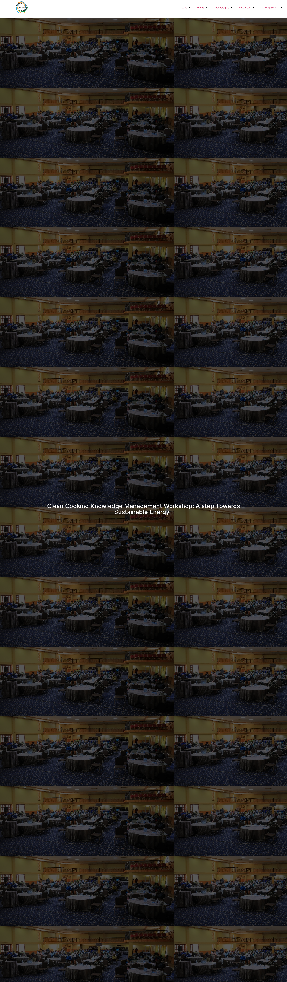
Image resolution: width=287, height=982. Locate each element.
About (183, 7)
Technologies (221, 7)
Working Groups (269, 7)
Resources (245, 7)
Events (200, 7)
